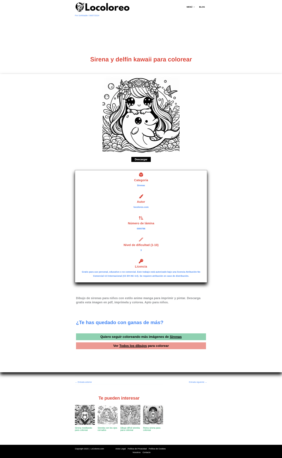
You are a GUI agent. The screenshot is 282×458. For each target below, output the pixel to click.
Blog (202, 7)
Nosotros (137, 452)
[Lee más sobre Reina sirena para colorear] (153, 415)
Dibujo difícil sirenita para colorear (130, 429)
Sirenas (176, 337)
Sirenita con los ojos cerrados (107, 429)
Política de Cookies (157, 449)
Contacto (146, 452)
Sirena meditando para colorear (83, 429)
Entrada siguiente (198, 382)
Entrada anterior (83, 382)
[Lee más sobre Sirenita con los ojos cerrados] (108, 415)
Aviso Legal (120, 449)
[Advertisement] (141, 36)
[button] (193, 7)
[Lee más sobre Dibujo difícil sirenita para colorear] (130, 415)
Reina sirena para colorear (151, 429)
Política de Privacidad (137, 449)
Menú (189, 7)
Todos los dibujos (133, 346)
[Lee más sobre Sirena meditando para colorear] (85, 415)
